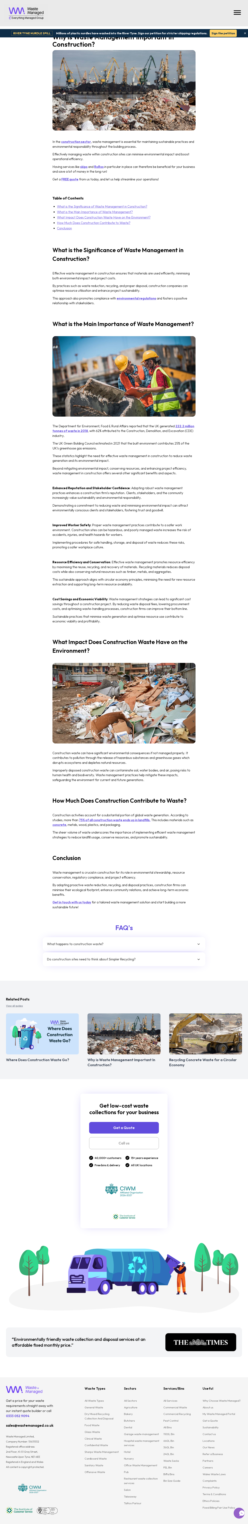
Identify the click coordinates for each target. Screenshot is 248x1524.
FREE (65, 179)
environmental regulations (136, 298)
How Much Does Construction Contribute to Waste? (93, 223)
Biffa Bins (168, 1474)
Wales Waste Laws (214, 1474)
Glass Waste (92, 1432)
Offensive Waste (95, 1472)
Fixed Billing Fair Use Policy (219, 1507)
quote (73, 179)
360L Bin (168, 1447)
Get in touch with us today (71, 902)
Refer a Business (213, 1454)
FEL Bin (167, 1467)
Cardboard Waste (96, 1458)
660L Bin (168, 1440)
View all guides (14, 1005)
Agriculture (130, 1407)
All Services (170, 1400)
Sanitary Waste (94, 1465)
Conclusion (64, 228)
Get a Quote (124, 1127)
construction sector (76, 142)
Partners (208, 1460)
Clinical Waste (93, 1438)
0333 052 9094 (17, 1416)
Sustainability (211, 1427)
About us (208, 1407)
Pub (126, 1472)
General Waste (94, 1407)
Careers (208, 1467)
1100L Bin (168, 1434)
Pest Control (170, 1420)
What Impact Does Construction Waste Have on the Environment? (104, 217)
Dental (128, 1427)
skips (84, 167)
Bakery (128, 1414)
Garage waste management (141, 1434)
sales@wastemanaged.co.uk (29, 1425)
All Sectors (130, 1400)
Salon (127, 1490)
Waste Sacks (171, 1460)
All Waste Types (94, 1400)
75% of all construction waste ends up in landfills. (115, 820)
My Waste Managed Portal (219, 1414)
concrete (59, 825)
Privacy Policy (211, 1487)
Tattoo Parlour (132, 1503)
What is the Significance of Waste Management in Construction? (102, 206)
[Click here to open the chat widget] (239, 1513)
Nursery (129, 1458)
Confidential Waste (96, 1445)
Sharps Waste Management (102, 1452)
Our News (209, 1447)
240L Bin (168, 1454)
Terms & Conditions (214, 1494)
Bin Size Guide (171, 1480)
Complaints (210, 1480)
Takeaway (130, 1496)
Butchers (129, 1420)
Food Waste (92, 1425)
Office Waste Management (140, 1465)
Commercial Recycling (177, 1414)
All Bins (167, 1427)
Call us (124, 1143)
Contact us (209, 1434)
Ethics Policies (211, 1501)
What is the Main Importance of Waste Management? (95, 212)
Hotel (127, 1452)
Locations (209, 1440)
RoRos (99, 167)
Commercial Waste (175, 1407)
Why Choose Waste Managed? (222, 1400)
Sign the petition (223, 33)
